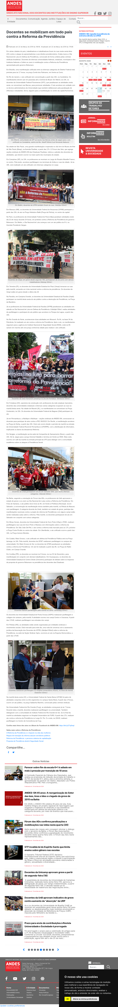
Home (8, 988)
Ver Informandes (103, 141)
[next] (110, 62)
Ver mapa (49, 968)
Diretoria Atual (31, 990)
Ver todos (105, 126)
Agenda (44, 19)
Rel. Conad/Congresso (46, 995)
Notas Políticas (44, 992)
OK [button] (67, 999)
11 (38, 950)
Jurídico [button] (52, 19)
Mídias (59, 988)
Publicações (10, 995)
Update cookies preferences (12, 1005)
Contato (72, 19)
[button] (108, 48)
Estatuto (29, 997)
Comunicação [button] (34, 19)
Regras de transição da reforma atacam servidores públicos (28, 735)
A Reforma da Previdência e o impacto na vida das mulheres (28, 733)
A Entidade (30, 988)
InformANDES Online (13, 992)
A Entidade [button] (11, 20)
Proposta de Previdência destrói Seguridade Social (24, 741)
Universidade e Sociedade (15, 997)
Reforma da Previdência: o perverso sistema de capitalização (28, 738)
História (29, 992)
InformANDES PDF (12, 990)
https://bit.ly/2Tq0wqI (66, 725)
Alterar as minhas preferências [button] (85, 999)
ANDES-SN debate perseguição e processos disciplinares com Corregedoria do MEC (94, 36)
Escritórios (30, 995)
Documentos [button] (21, 19)
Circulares (42, 990)
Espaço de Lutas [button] (61, 20)
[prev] (108, 62)
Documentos (44, 988)
